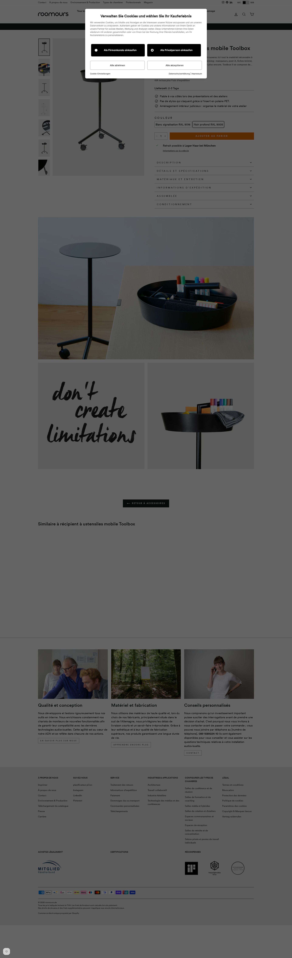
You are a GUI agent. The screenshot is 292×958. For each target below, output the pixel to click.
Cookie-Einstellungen (100, 74)
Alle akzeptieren (175, 65)
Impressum (197, 73)
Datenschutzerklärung (179, 73)
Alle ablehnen (117, 65)
